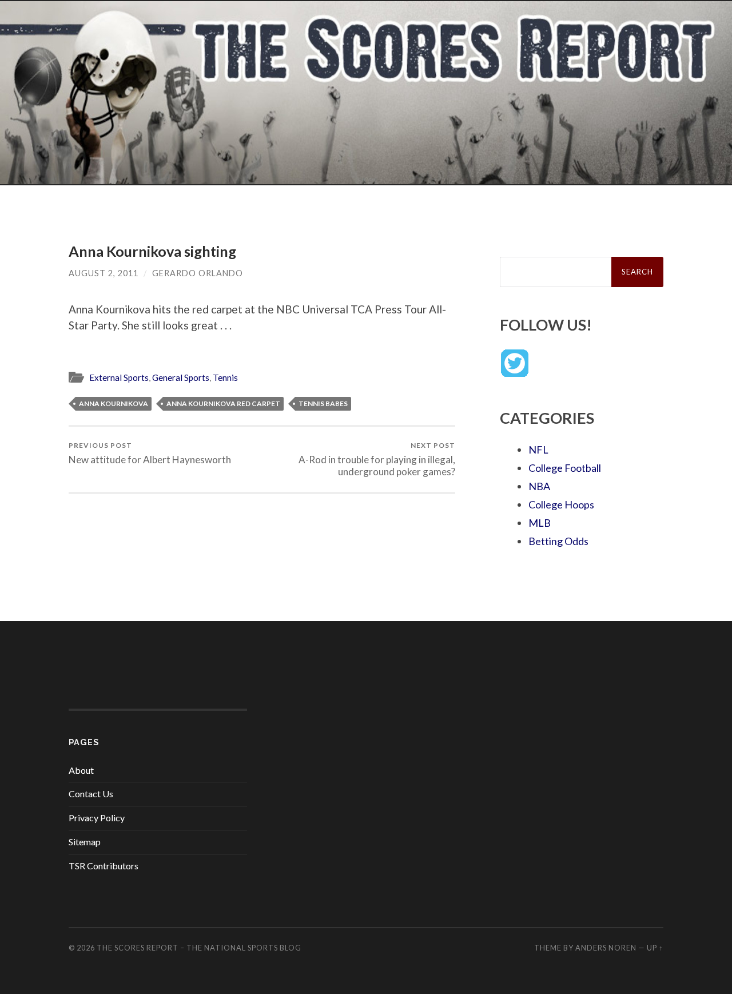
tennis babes (323, 403)
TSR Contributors (103, 865)
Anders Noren (605, 947)
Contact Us (91, 793)
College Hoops (561, 504)
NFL (538, 449)
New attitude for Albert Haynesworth (150, 453)
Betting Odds (558, 541)
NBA (539, 486)
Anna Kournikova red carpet (223, 403)
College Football (564, 468)
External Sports (119, 377)
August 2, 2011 (103, 273)
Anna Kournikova (113, 403)
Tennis (225, 377)
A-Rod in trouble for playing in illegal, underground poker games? (377, 459)
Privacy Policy (97, 817)
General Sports (180, 377)
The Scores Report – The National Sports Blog (199, 947)
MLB (539, 522)
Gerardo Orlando (197, 273)
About (81, 770)
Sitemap (85, 841)
